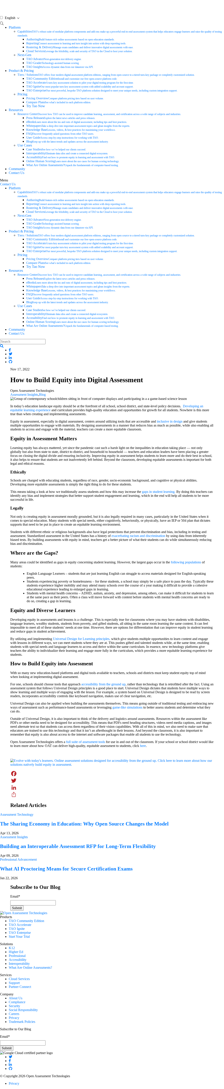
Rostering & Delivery (79, 47)
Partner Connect (20, 987)
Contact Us (16, 173)
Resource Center (99, 114)
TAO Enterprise (101, 90)
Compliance (17, 1002)
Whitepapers (78, 125)
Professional (17, 956)
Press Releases (60, 118)
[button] (2, 346)
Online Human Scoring (72, 161)
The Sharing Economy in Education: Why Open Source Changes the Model (84, 824)
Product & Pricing (21, 70)
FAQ (60, 133)
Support (14, 983)
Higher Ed (16, 952)
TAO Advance (54, 59)
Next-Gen (24, 55)
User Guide (62, 137)
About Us (15, 998)
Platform (15, 27)
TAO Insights (59, 67)
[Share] (112, 794)
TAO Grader (52, 63)
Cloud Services (79, 51)
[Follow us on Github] (10, 1068)
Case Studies (56, 149)
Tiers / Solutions (106, 74)
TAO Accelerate (80, 82)
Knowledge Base (71, 129)
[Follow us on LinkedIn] (10, 1065)
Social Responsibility (23, 1010)
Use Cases (25, 145)
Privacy (14, 1018)
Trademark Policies (22, 1022)
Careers (14, 1014)
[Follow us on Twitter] (10, 1057)
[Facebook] (112, 773)
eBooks (76, 122)
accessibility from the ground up (103, 684)
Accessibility (70, 157)
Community (17, 169)
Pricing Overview (65, 98)
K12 (12, 948)
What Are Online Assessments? (72, 165)
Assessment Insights (24, 394)
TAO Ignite (79, 86)
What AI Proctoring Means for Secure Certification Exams (66, 869)
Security (14, 1006)
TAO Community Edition (71, 78)
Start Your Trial (19, 936)
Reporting (76, 43)
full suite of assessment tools (85, 742)
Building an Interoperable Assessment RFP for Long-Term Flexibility (78, 846)
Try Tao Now (35, 106)
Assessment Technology (16, 814)
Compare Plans (58, 102)
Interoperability (67, 153)
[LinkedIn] (112, 787)
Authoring (70, 39)
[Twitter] (112, 780)
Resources (16, 110)
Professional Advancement (18, 859)
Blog (67, 141)
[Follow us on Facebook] (10, 1061)
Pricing (22, 94)
